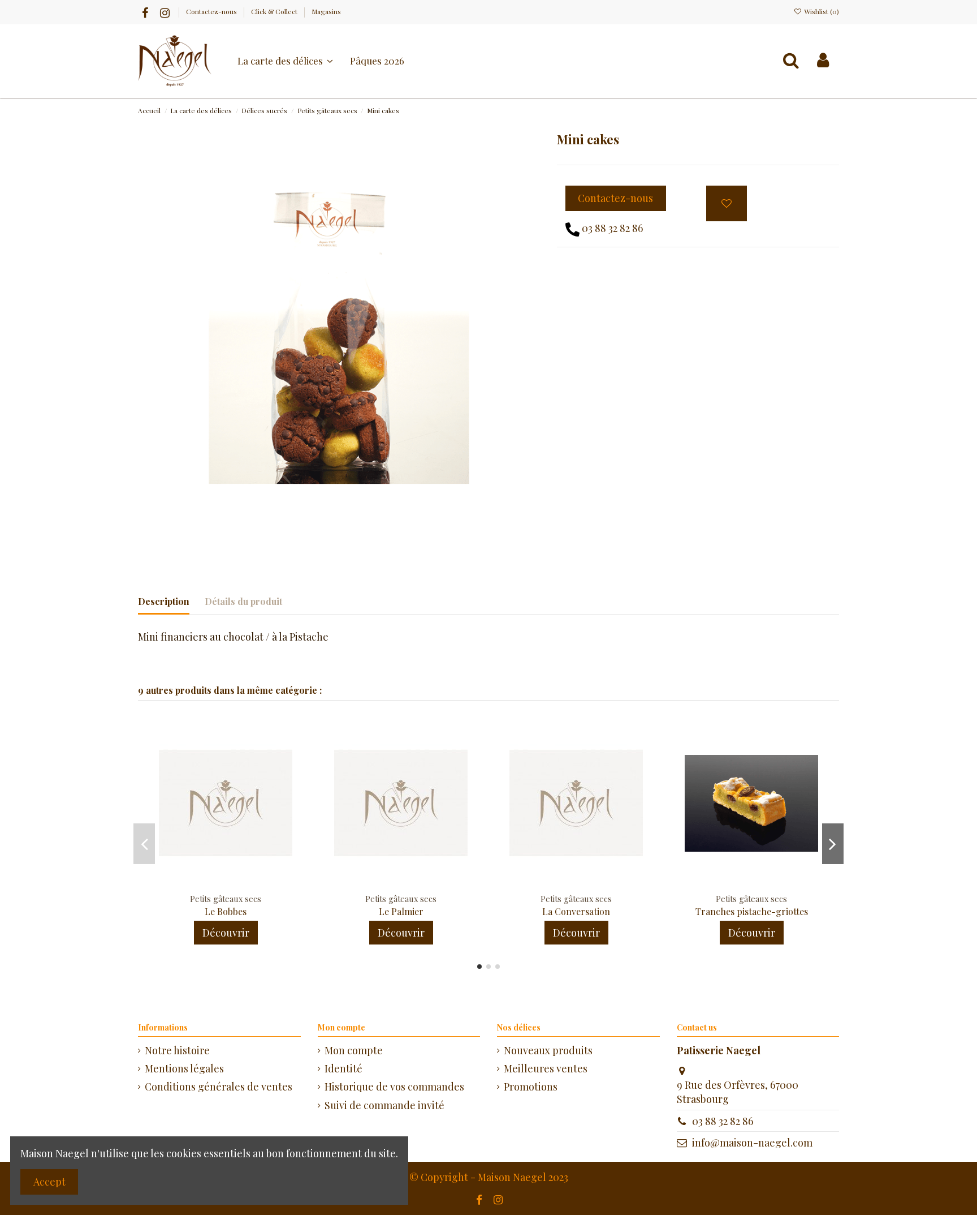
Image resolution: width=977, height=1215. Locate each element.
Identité (343, 1068)
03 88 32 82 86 (612, 228)
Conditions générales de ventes (218, 1086)
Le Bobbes (226, 911)
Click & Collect (275, 11)
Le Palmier (401, 911)
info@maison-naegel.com (752, 1142)
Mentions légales (184, 1068)
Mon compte (354, 1050)
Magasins (326, 11)
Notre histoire (177, 1050)
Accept (49, 1181)
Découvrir (225, 932)
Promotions (530, 1086)
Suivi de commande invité (384, 1105)
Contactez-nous (212, 11)
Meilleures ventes (545, 1068)
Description (163, 601)
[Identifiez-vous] (823, 60)
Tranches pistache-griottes (751, 911)
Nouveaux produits (548, 1050)
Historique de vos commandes (394, 1086)
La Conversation (576, 911)
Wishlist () (820, 11)
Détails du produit (243, 601)
